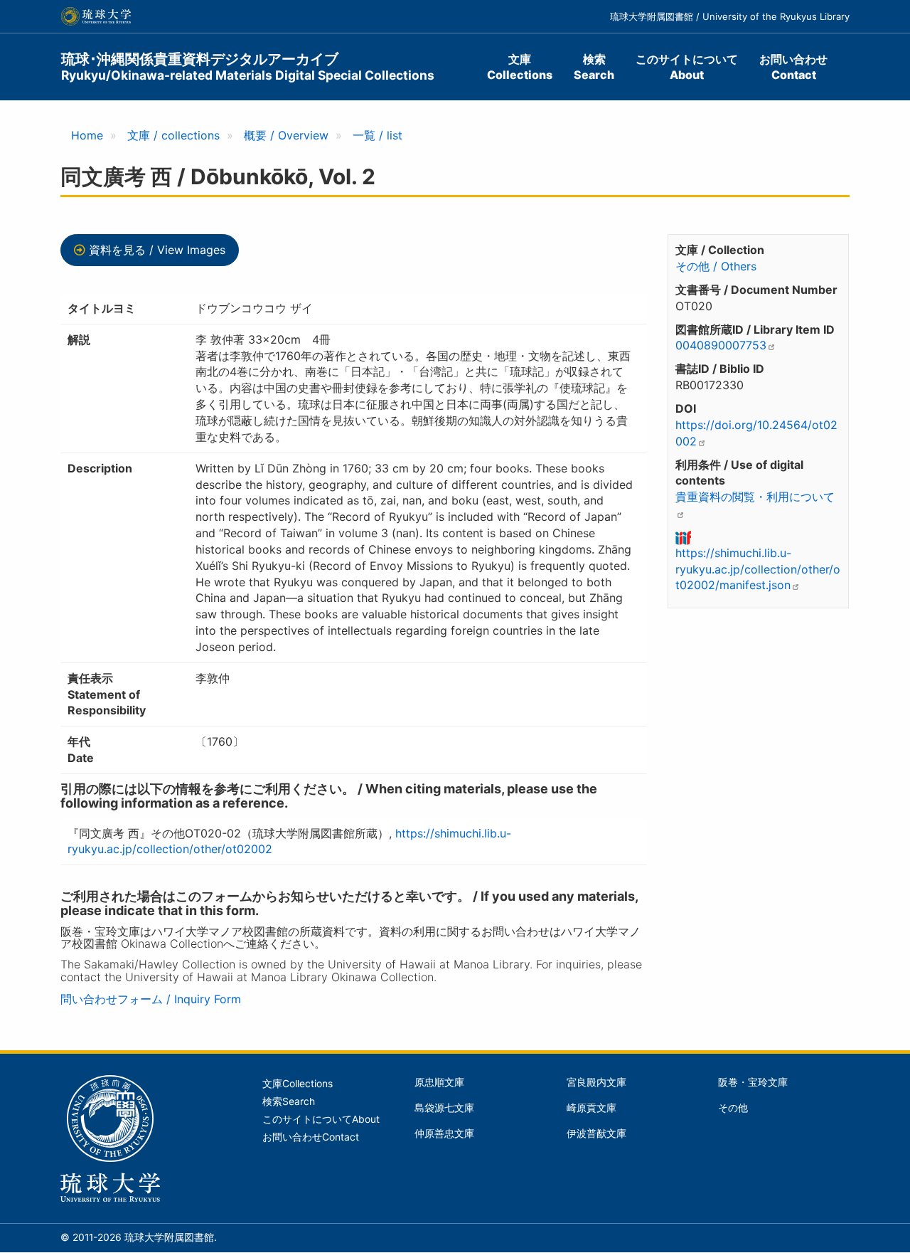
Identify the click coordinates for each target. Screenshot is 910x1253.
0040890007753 (720, 345)
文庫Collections (519, 67)
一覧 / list (377, 135)
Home (87, 135)
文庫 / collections (173, 135)
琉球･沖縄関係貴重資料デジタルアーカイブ (247, 67)
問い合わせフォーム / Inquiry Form (150, 999)
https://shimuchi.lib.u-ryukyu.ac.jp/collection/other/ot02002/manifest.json (757, 569)
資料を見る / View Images (157, 250)
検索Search (594, 67)
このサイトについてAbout (687, 67)
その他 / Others (715, 266)
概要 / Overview (286, 135)
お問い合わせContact (793, 67)
